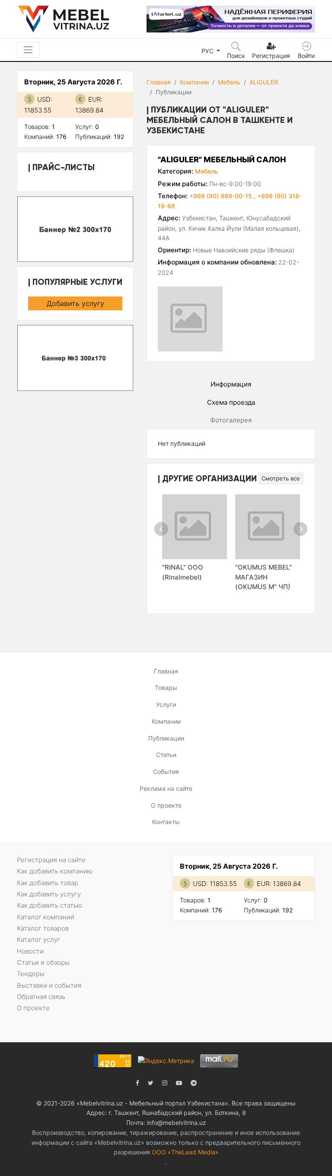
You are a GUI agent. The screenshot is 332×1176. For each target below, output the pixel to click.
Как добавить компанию (55, 871)
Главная (159, 82)
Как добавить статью (49, 905)
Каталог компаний (45, 917)
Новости (30, 951)
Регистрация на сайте (51, 860)
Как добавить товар (47, 883)
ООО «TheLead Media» (185, 1152)
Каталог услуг (39, 939)
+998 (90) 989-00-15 (221, 196)
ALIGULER (263, 82)
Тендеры (31, 974)
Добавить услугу (75, 303)
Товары (166, 687)
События (166, 771)
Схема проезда (231, 402)
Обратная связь (41, 996)
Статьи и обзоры (43, 962)
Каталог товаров (43, 928)
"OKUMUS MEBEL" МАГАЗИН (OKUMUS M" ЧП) (263, 577)
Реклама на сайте (166, 788)
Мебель (229, 82)
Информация (231, 384)
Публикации (166, 738)
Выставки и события (49, 985)
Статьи (166, 754)
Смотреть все (281, 478)
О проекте (166, 805)
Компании (194, 82)
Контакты (166, 821)
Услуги (166, 704)
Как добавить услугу (49, 894)
